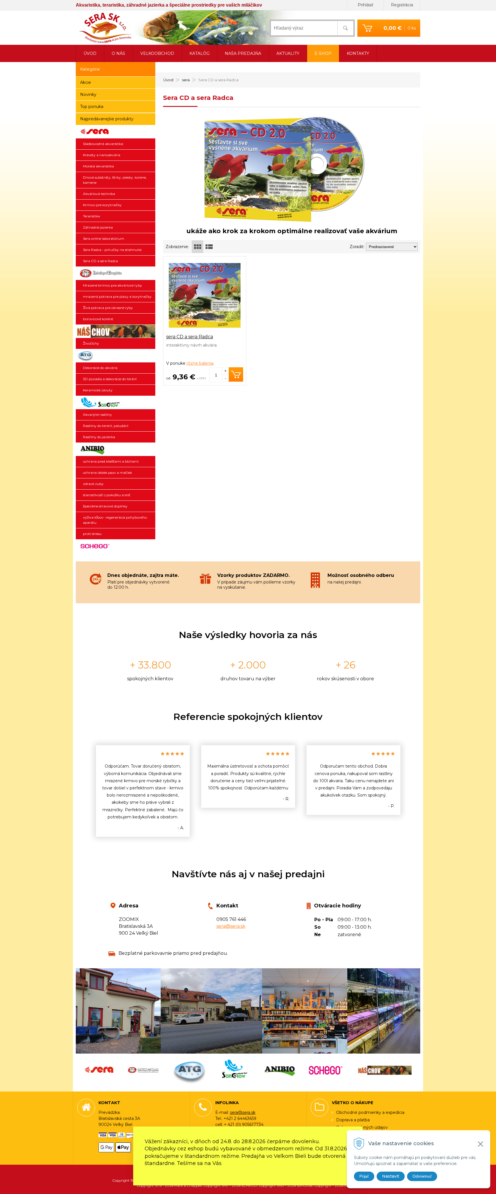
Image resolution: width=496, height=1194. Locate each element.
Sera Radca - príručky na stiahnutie (112, 250)
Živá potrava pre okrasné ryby (108, 308)
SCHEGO (115, 546)
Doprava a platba (353, 1119)
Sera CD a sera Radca (100, 261)
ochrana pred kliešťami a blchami (111, 461)
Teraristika (91, 216)
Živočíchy (91, 343)
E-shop (323, 53)
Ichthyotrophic (115, 273)
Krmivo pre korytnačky (102, 205)
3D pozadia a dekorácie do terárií (110, 379)
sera (186, 80)
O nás (118, 53)
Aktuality (287, 53)
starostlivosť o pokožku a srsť (106, 495)
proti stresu (92, 534)
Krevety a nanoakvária (101, 155)
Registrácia (402, 4)
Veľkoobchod (157, 53)
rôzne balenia (200, 363)
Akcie (85, 82)
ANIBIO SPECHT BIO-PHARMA (115, 449)
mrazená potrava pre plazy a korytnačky (117, 296)
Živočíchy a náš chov (115, 331)
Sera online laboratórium (103, 238)
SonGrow (115, 402)
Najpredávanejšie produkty (106, 118)
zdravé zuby (93, 484)
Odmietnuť (422, 1176)
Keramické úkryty (98, 390)
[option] (142, 791)
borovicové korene (98, 319)
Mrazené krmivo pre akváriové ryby (112, 285)
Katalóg (199, 53)
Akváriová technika (99, 194)
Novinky (88, 94)
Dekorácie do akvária (100, 368)
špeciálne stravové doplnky (105, 506)
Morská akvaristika (98, 166)
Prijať (364, 1176)
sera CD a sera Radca (189, 336)
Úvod (168, 80)
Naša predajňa (243, 53)
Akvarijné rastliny (97, 414)
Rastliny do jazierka (99, 437)
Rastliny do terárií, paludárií (105, 426)
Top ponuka (91, 106)
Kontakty (358, 53)
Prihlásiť (365, 4)
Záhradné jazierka (98, 227)
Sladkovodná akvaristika (103, 144)
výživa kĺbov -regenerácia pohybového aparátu (115, 520)
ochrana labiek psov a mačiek (107, 472)
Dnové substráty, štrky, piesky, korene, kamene (115, 180)
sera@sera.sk (230, 926)
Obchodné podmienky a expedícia (370, 1112)
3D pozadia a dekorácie (115, 355)
